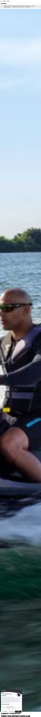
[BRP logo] (4, 1)
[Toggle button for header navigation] (1, 1)
